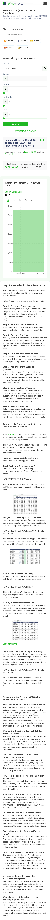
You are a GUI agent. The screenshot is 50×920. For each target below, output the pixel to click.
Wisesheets (12, 434)
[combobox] (25, 34)
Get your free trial (10, 644)
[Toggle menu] (45, 3)
